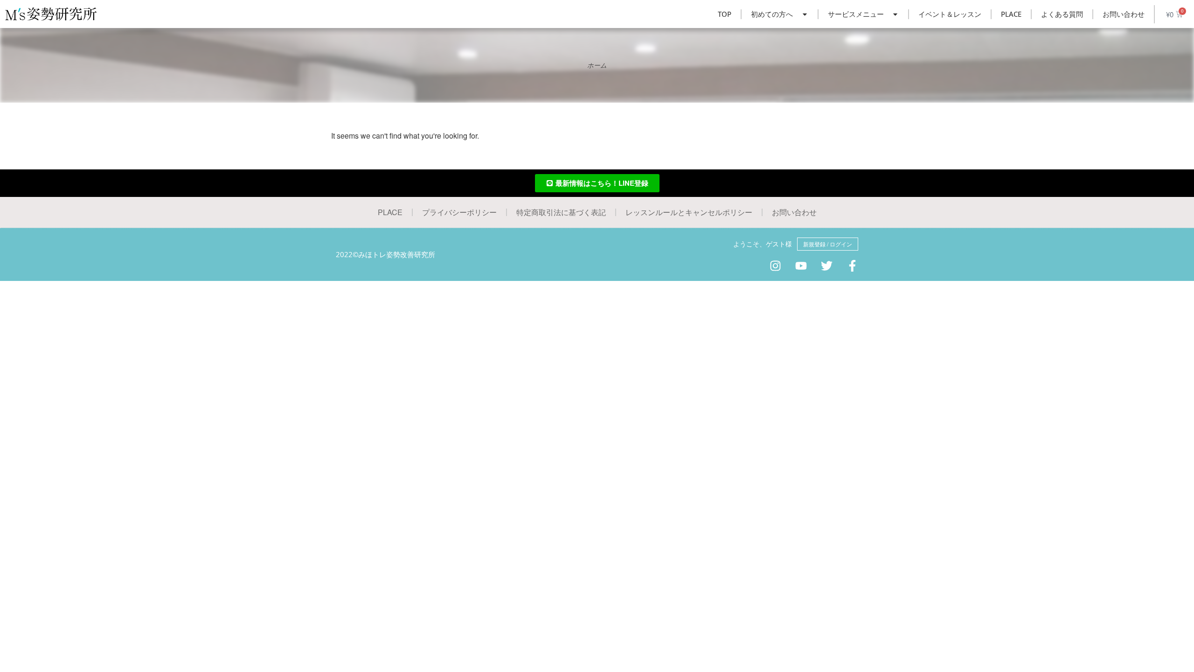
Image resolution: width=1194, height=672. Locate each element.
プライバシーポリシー (459, 212)
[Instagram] (775, 266)
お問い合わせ (1124, 14)
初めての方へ (772, 14)
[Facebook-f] (852, 266)
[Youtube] (801, 266)
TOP (724, 14)
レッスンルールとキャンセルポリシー (688, 212)
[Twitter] (827, 266)
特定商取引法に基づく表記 (561, 212)
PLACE (1011, 14)
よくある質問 (1062, 14)
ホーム (597, 65)
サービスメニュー (856, 14)
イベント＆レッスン (949, 14)
